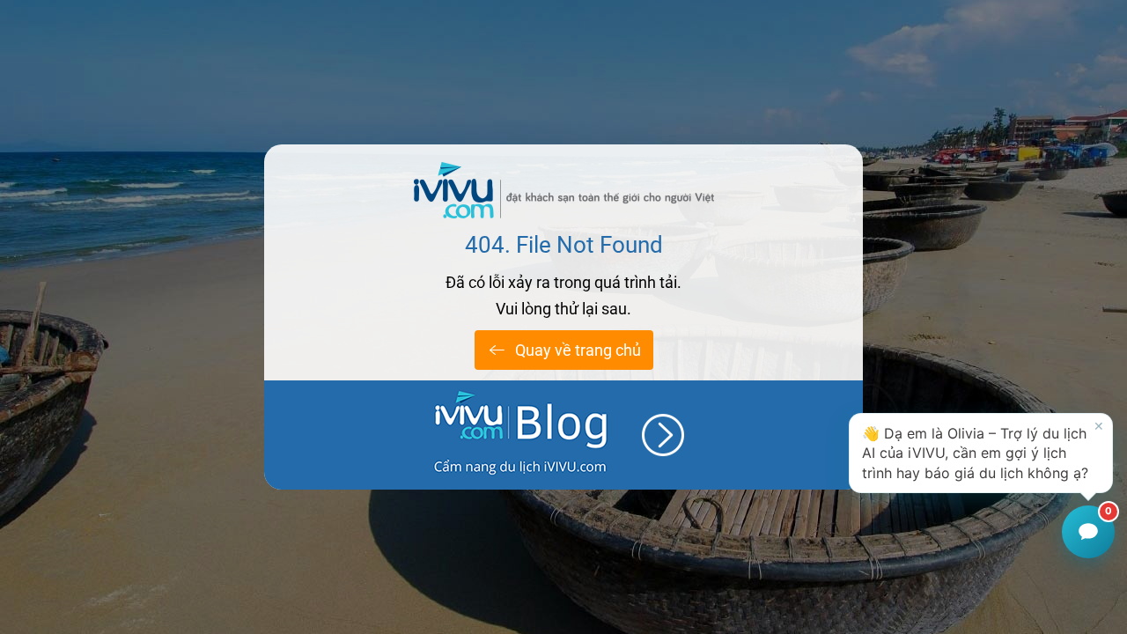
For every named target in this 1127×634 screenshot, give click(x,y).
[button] (981, 453)
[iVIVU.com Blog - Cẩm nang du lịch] (563, 435)
